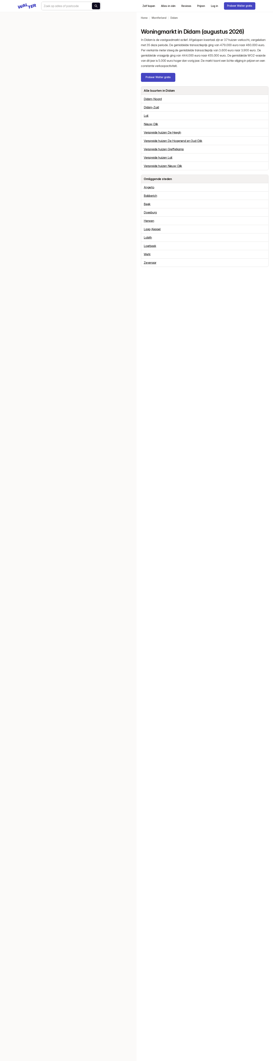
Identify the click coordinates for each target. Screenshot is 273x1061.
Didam (174, 17)
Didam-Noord (153, 99)
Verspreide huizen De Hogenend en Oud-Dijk (173, 141)
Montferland (159, 17)
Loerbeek (150, 246)
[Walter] (27, 6)
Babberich (150, 196)
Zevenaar (150, 262)
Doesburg (150, 212)
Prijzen (201, 5)
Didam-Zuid (151, 107)
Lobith (148, 237)
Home (144, 17)
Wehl (147, 254)
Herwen (149, 221)
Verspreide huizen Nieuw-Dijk (163, 166)
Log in (214, 5)
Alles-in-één (168, 5)
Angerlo (149, 187)
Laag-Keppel (152, 229)
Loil (146, 116)
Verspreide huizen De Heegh (162, 132)
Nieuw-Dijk (151, 124)
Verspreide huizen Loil (158, 157)
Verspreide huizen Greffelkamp (164, 149)
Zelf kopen (148, 5)
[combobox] (71, 6)
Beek (147, 204)
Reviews (186, 5)
